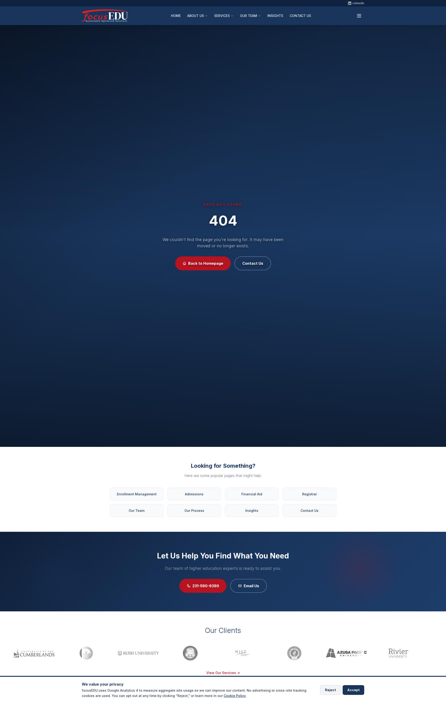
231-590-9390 (205, 586)
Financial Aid (251, 494)
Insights (251, 511)
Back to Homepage (205, 263)
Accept (353, 690)
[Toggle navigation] (359, 16)
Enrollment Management (137, 494)
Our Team (136, 511)
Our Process (194, 511)
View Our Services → (223, 673)
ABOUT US (195, 16)
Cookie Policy (235, 695)
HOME (176, 16)
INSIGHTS (275, 16)
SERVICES (222, 16)
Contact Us (252, 263)
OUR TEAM (248, 16)
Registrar (309, 494)
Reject (330, 690)
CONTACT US (300, 16)
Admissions (194, 494)
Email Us (251, 586)
